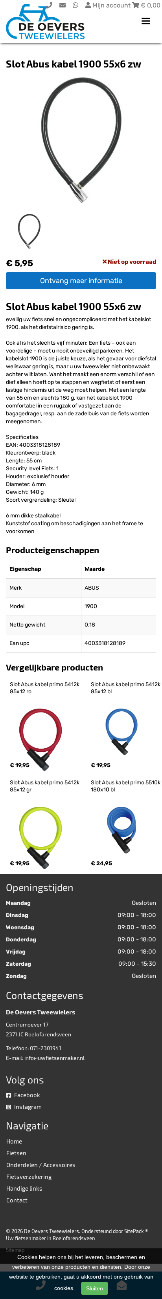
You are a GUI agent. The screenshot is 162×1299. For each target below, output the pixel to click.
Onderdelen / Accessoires (40, 1164)
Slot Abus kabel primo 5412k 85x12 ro (45, 688)
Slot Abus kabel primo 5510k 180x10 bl (126, 786)
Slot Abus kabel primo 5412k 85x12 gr (45, 786)
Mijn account (111, 5)
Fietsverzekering (29, 1176)
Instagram (27, 1106)
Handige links (24, 1188)
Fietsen (16, 1152)
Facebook (26, 1094)
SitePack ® (136, 1231)
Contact (17, 1200)
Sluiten (94, 1288)
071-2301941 (45, 1048)
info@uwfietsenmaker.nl (54, 1057)
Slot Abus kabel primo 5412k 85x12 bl (126, 688)
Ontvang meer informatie (81, 280)
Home (14, 1141)
